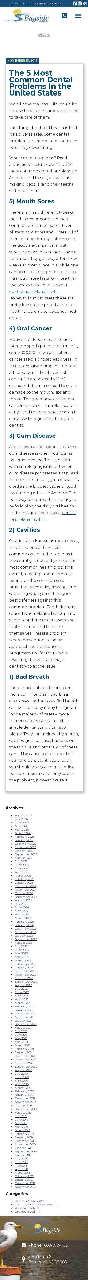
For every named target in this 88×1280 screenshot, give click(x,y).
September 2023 (26, 939)
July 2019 (21, 1116)
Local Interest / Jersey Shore (33, 1204)
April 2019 (21, 1126)
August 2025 (23, 858)
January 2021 (24, 1052)
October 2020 (24, 1063)
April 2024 (22, 914)
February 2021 (24, 1049)
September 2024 (26, 896)
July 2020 (21, 1073)
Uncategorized (25, 1211)
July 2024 (21, 904)
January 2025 (24, 882)
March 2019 (22, 1130)
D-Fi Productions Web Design (44, 1274)
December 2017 (25, 1183)
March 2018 (22, 1172)
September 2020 (26, 1066)
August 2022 (23, 985)
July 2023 (21, 946)
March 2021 (22, 1045)
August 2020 (23, 1070)
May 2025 (21, 868)
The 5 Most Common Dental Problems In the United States (41, 82)
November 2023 (25, 932)
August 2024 (23, 900)
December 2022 (25, 971)
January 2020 (24, 1095)
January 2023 (24, 967)
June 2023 (22, 950)
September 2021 (26, 1024)
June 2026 (22, 822)
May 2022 (21, 995)
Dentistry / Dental (26, 1201)
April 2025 (21, 872)
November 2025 (25, 847)
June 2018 (21, 1162)
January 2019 (24, 1137)
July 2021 (21, 1031)
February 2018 (24, 1176)
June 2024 (22, 907)
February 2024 (25, 921)
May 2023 (21, 953)
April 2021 (21, 1041)
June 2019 (21, 1119)
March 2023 (23, 960)
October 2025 (24, 850)
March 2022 (23, 1003)
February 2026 (24, 836)
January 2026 (24, 840)
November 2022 (25, 974)
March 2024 (23, 918)
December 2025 (25, 843)
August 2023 (23, 942)
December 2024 (25, 886)
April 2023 (21, 957)
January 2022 (24, 1010)
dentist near (34, 291)
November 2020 (25, 1059)
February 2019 (24, 1133)
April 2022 (22, 999)
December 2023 (25, 928)
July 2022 (21, 988)
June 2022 (22, 992)
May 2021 (21, 1038)
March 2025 (23, 875)
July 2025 (21, 861)
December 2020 (25, 1056)
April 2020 (22, 1084)
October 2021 (23, 1020)
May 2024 (21, 911)
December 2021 (25, 1013)
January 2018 (24, 1179)
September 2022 (26, 981)
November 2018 (25, 1144)
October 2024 (24, 893)
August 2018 (23, 1155)
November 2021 (25, 1017)
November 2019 (25, 1102)
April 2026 (22, 829)
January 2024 (24, 925)
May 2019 (21, 1123)
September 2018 (26, 1151)
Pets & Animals (25, 1208)
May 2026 (21, 826)
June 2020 (22, 1077)
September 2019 (26, 1109)
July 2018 (21, 1158)
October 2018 (23, 1148)
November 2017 (25, 1187)
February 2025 (24, 879)
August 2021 (23, 1027)
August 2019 (23, 1112)
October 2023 (24, 935)
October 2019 (23, 1105)
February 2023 (24, 964)
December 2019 (25, 1098)
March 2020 (23, 1087)
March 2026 (23, 833)
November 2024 (26, 889)
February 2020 (24, 1091)
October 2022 (24, 978)
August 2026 (23, 815)
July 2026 (21, 819)
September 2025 (26, 854)
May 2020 (21, 1080)
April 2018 (21, 1169)
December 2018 (25, 1141)
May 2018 (21, 1165)
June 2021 (21, 1034)
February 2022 (24, 1006)
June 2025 (22, 865)
